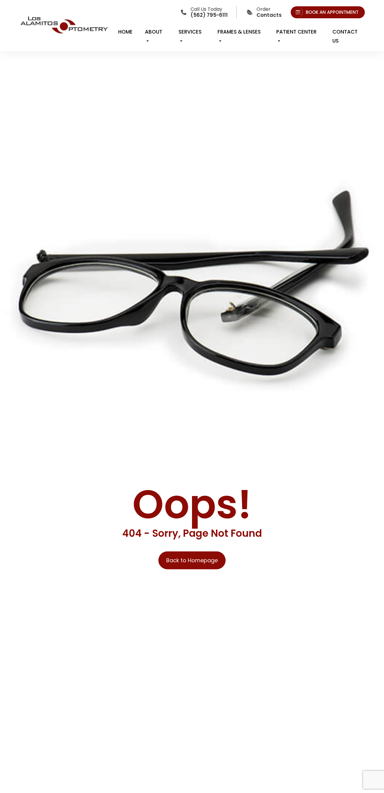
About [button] (153, 31)
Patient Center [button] (296, 31)
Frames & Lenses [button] (239, 31)
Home (125, 31)
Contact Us (345, 36)
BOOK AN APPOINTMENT (332, 12)
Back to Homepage (192, 560)
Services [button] (190, 31)
